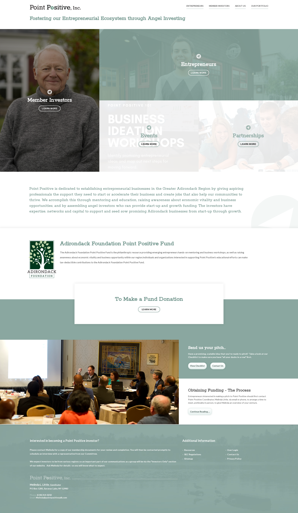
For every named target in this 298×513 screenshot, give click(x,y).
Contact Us (217, 366)
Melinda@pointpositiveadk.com (51, 497)
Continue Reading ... (200, 411)
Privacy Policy (234, 458)
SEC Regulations (192, 454)
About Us (240, 6)
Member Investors (219, 6)
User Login (232, 450)
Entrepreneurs (194, 6)
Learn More (149, 309)
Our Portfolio (259, 6)
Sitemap (188, 458)
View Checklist (197, 366)
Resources (189, 450)
